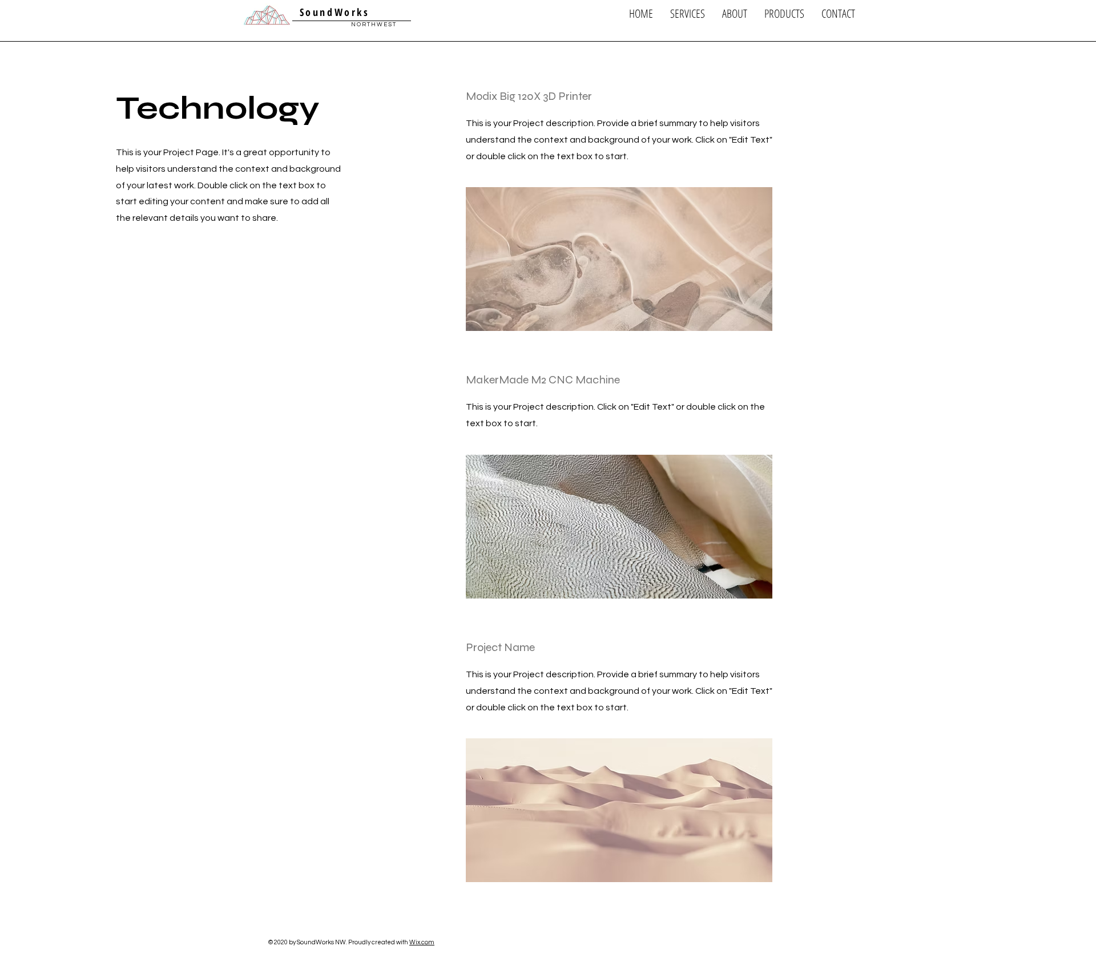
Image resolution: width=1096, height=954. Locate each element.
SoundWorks (332, 12)
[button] (688, 14)
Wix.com (421, 942)
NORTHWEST (374, 24)
